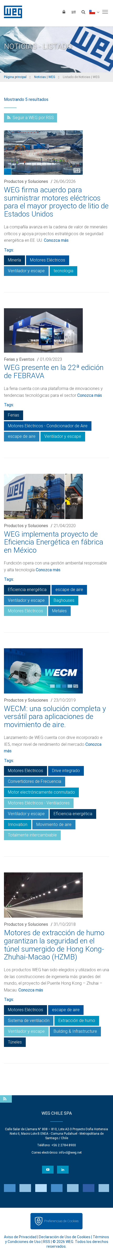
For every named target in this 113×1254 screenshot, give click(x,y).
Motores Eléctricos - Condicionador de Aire (48, 425)
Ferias (13, 415)
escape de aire (21, 436)
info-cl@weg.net (70, 1152)
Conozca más (56, 240)
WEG (11, 12)
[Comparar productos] (74, 11)
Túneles (15, 1042)
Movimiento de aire (53, 824)
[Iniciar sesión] (64, 11)
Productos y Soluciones (26, 181)
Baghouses (64, 600)
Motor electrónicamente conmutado (41, 792)
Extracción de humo (76, 1020)
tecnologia (63, 270)
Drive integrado (66, 770)
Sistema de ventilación (28, 1020)
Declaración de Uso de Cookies (64, 1237)
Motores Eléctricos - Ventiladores (39, 802)
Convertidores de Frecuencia (34, 781)
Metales (59, 610)
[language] (94, 11)
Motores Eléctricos (47, 260)
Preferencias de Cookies (61, 1221)
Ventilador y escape (26, 270)
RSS (46, 1242)
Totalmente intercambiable (32, 834)
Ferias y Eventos (19, 359)
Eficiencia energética (27, 589)
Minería (14, 260)
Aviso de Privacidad (20, 1237)
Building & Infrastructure (75, 1031)
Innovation (17, 824)
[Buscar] (83, 11)
